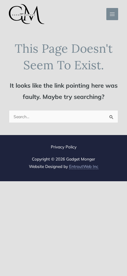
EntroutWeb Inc (83, 166)
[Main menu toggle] (112, 14)
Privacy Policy (63, 146)
